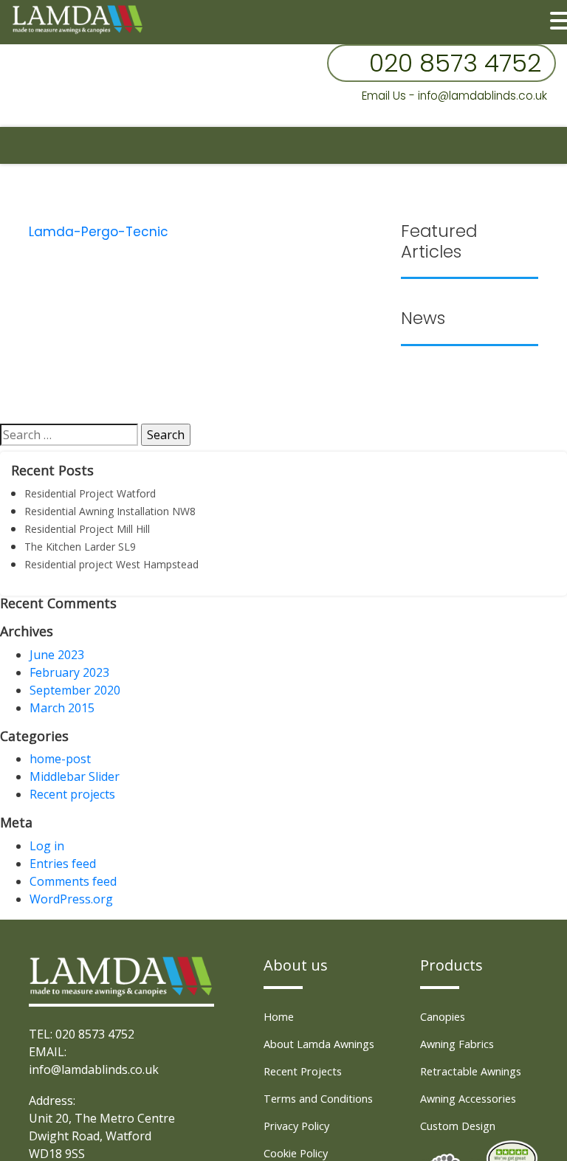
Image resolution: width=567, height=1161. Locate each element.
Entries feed (63, 863)
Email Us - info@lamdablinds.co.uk (454, 95)
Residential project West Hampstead (111, 564)
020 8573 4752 (455, 63)
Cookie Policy (300, 1153)
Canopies (446, 1016)
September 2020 (75, 690)
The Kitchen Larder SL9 (80, 547)
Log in (47, 846)
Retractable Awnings (477, 1071)
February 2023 (69, 672)
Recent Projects (306, 1071)
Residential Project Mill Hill (87, 529)
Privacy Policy (300, 1125)
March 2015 (62, 708)
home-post (60, 759)
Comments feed (73, 881)
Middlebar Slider (75, 776)
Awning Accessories (474, 1098)
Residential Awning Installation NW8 (110, 511)
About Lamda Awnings (326, 1044)
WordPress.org (71, 899)
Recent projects (72, 794)
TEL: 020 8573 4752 (81, 1034)
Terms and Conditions (325, 1098)
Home (280, 1016)
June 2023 (57, 655)
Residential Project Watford (90, 493)
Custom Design (462, 1125)
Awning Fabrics (462, 1044)
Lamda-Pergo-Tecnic (98, 232)
